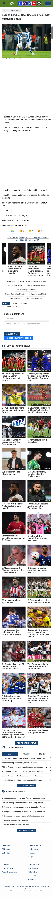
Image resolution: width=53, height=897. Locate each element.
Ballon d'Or (6, 853)
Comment (10, 334)
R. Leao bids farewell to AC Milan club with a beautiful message (26, 771)
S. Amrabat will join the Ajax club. (15, 820)
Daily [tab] (10, 754)
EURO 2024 (11, 281)
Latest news (6, 845)
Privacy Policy (34, 887)
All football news (26, 743)
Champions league (34, 845)
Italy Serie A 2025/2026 (35, 298)
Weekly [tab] (26, 754)
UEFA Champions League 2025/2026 (33, 281)
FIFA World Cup (7, 868)
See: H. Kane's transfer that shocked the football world (22, 776)
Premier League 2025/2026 (26, 290)
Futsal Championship (9, 872)
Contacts (7, 887)
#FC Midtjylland (35, 238)
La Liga (30, 857)
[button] (4, 3)
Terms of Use (44, 887)
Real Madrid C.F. (33, 864)
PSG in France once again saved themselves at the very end (25, 767)
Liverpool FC (31, 876)
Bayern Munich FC (34, 868)
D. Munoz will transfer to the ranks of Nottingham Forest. (23, 807)
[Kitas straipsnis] (50, 32)
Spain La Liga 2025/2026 (39, 294)
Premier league (32, 849)
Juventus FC (32, 880)
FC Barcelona (32, 872)
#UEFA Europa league (17, 238)
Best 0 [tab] (6, 304)
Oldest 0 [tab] (25, 304)
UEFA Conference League (36, 286)
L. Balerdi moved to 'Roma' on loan (15, 825)
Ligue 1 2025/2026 (16, 298)
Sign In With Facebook (20, 338)
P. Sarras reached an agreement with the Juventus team (23, 816)
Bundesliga (31, 853)
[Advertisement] (26, 88)
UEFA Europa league (15, 286)
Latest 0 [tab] (15, 304)
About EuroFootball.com (19, 887)
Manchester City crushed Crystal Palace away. (19, 763)
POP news (6, 849)
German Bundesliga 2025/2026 (15, 294)
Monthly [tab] (42, 754)
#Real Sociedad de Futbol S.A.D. (32, 239)
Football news (14, 10)
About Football (26, 889)
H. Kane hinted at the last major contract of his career (22, 780)
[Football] (4, 10)
